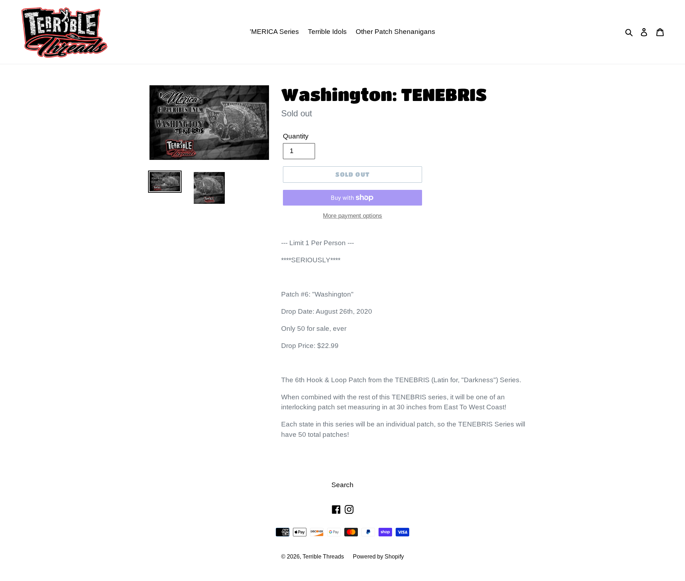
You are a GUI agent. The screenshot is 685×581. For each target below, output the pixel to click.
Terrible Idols (327, 31)
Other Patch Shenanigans (395, 31)
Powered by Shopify (378, 557)
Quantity (296, 136)
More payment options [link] (352, 215)
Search (342, 485)
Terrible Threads (323, 557)
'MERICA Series (274, 31)
